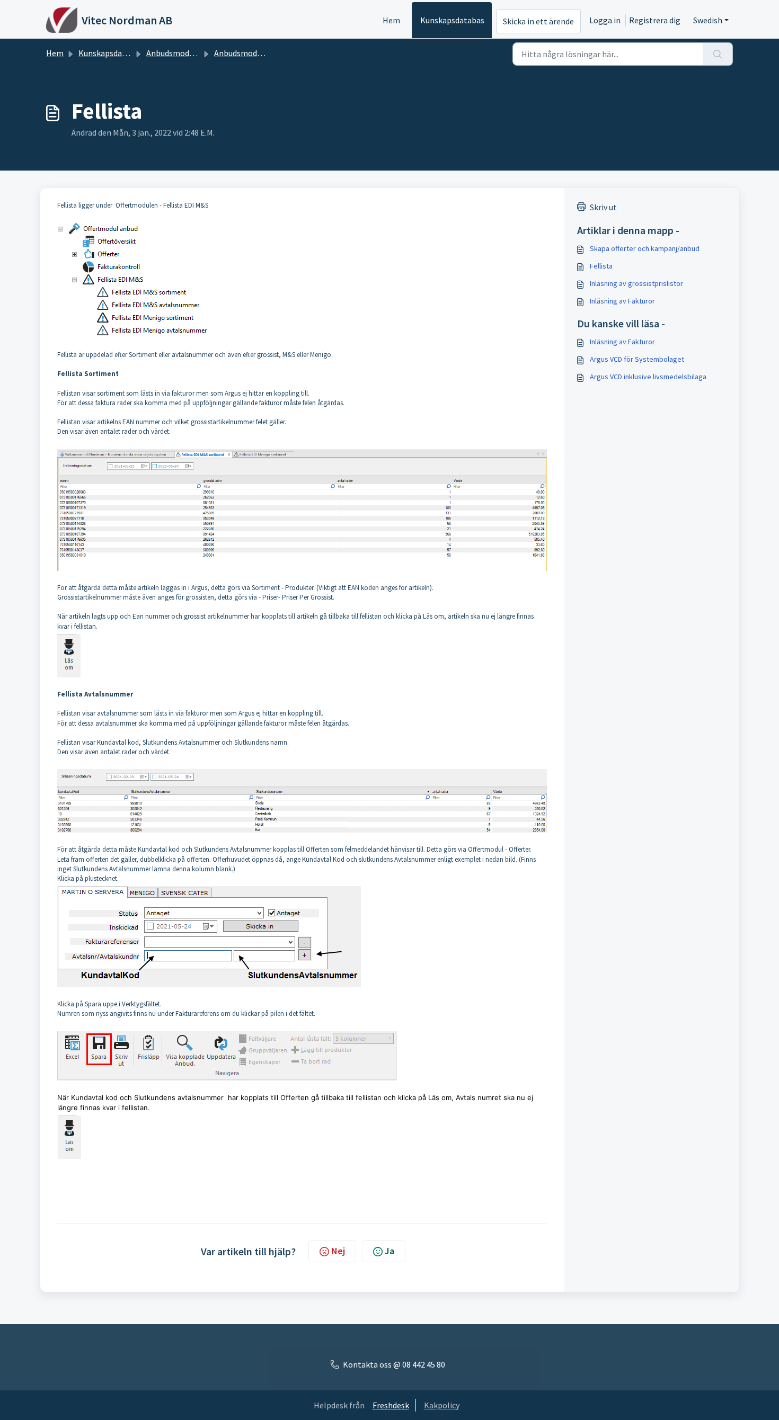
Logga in (605, 20)
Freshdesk (391, 1405)
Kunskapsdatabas (452, 20)
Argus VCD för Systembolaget (637, 359)
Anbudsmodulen (243, 53)
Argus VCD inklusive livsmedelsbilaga (648, 376)
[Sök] (718, 54)
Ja (389, 1251)
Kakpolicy (441, 1405)
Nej (338, 1251)
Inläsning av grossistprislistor (636, 283)
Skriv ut (603, 207)
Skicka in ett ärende (538, 21)
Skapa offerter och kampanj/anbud (645, 248)
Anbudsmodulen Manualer (193, 53)
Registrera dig (654, 20)
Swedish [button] (707, 20)
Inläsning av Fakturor (622, 301)
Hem (391, 20)
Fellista (601, 266)
